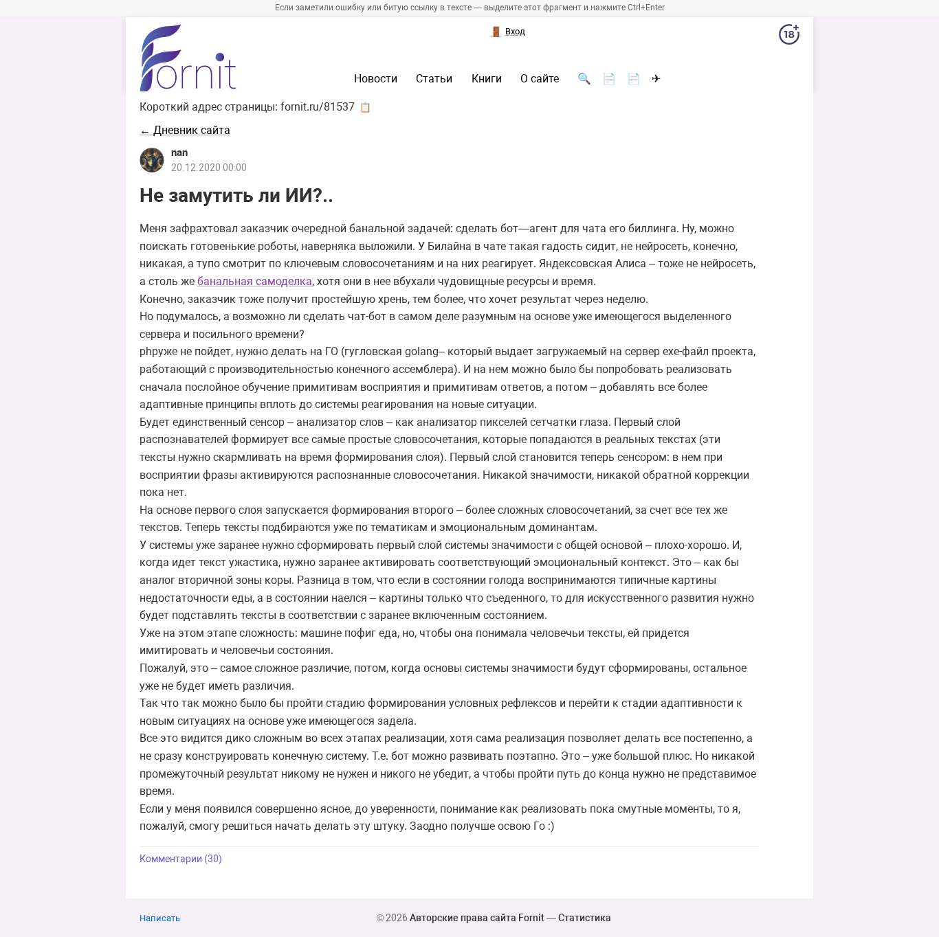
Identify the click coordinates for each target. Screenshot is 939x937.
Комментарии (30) (181, 859)
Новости (375, 79)
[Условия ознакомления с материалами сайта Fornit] (789, 37)
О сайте (539, 79)
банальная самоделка (254, 281)
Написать (160, 918)
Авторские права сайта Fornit (477, 917)
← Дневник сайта (185, 130)
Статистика (584, 917)
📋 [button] (365, 107)
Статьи (434, 79)
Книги (487, 79)
